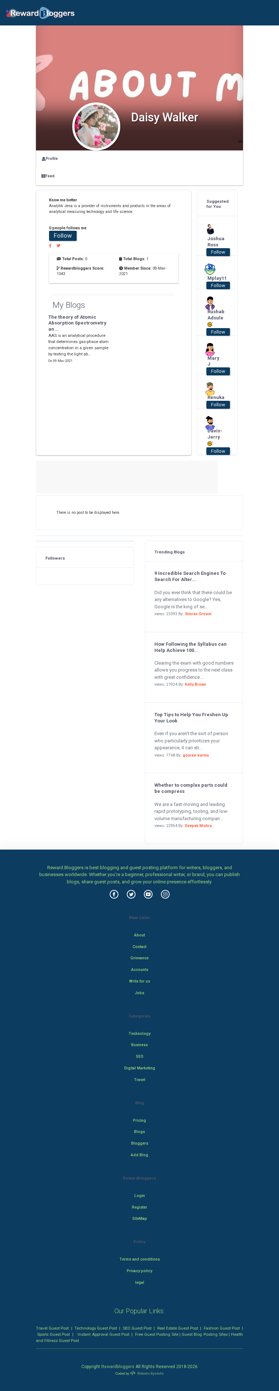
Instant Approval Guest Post (103, 1334)
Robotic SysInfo (150, 1373)
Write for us (139, 981)
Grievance (139, 958)
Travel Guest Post (52, 1328)
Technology (139, 1033)
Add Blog (139, 1155)
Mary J (213, 361)
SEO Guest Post (137, 1328)
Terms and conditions (140, 1259)
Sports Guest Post (53, 1334)
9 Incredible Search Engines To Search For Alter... (190, 576)
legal (139, 1282)
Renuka (214, 397)
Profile (52, 158)
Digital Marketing (139, 1068)
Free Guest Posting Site (156, 1334)
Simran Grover (198, 614)
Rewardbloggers (117, 1366)
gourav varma (196, 755)
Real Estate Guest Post (177, 1328)
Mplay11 (214, 278)
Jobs (139, 993)
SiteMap (139, 1218)
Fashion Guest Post (222, 1328)
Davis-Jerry (214, 434)
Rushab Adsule (214, 314)
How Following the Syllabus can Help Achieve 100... (190, 647)
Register (139, 1207)
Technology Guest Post (95, 1328)
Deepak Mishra (198, 825)
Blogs (139, 1131)
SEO (139, 1056)
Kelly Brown (195, 684)
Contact (139, 946)
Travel (139, 1079)
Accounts (139, 969)
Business (139, 1045)
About (139, 935)
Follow (63, 235)
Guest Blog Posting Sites (204, 1334)
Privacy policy (139, 1271)
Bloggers (139, 1143)
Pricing (139, 1120)
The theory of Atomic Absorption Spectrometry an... (77, 323)
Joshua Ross (214, 241)
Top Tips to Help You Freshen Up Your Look (191, 717)
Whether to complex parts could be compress (190, 788)
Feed (49, 176)
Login (139, 1195)
